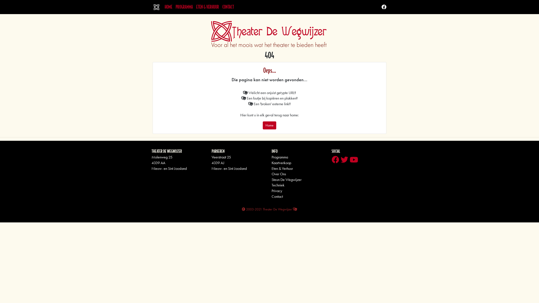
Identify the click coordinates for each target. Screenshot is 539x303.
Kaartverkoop (281, 163)
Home (169, 7)
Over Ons (279, 174)
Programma (184, 7)
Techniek (278, 185)
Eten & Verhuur (207, 7)
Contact (228, 7)
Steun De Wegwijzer (287, 179)
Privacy (277, 191)
